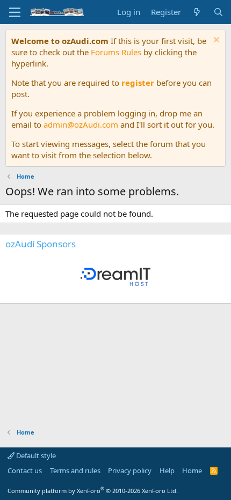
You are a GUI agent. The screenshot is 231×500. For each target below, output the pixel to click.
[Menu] (14, 12)
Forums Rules (116, 52)
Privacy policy (129, 470)
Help (167, 470)
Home (192, 470)
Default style (35, 455)
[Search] (218, 12)
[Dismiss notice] (215, 41)
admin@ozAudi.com (81, 124)
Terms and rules (75, 470)
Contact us (25, 470)
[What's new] (196, 12)
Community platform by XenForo (93, 491)
